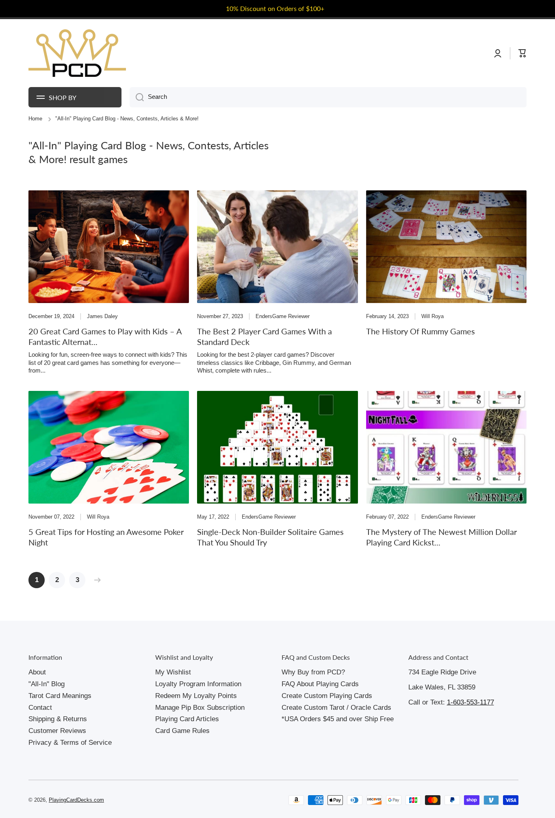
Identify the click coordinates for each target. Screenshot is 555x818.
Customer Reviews (57, 731)
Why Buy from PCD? (313, 672)
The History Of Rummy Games (421, 331)
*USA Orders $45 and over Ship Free (338, 719)
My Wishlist (173, 672)
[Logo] (77, 53)
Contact (40, 707)
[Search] (137, 97)
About (37, 672)
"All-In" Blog (46, 684)
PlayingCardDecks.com (76, 800)
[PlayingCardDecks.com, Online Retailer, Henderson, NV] (171, 800)
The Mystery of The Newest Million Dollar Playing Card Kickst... (443, 537)
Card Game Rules (182, 731)
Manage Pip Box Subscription (200, 707)
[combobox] (328, 97)
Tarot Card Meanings (59, 696)
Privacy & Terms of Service (70, 742)
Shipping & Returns (57, 719)
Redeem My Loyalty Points (196, 696)
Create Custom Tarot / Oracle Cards (336, 707)
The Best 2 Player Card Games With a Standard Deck (265, 336)
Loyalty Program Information (198, 684)
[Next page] (95, 580)
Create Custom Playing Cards (327, 696)
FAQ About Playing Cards (320, 684)
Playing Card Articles (187, 719)
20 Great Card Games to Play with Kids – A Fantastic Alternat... (106, 336)
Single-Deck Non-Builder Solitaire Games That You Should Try (273, 537)
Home (35, 119)
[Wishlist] (505, 53)
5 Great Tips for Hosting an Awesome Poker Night (108, 537)
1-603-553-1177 (470, 702)
